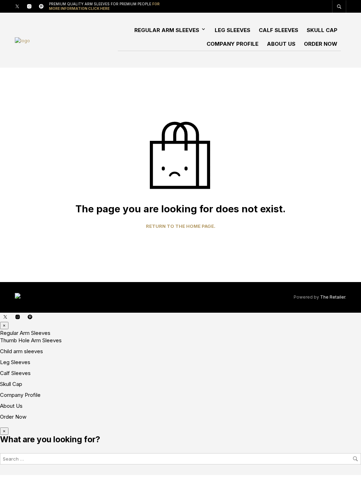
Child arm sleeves (21, 351)
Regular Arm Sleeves (166, 30)
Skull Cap (322, 30)
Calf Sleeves (278, 30)
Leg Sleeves (232, 30)
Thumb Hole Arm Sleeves (31, 340)
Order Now (320, 43)
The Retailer (332, 297)
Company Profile (232, 43)
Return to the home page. (180, 226)
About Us (281, 43)
